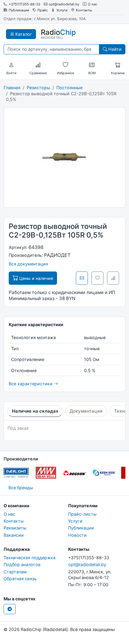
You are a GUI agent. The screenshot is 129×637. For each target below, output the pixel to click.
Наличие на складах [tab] (35, 411)
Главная (12, 87)
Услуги (62, 10)
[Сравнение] (38, 65)
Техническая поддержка (30, 557)
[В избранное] (98, 278)
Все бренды (20, 487)
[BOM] (91, 65)
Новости (77, 535)
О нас (92, 4)
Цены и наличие (35, 278)
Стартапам (15, 571)
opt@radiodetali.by (64, 4)
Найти (114, 49)
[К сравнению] (113, 278)
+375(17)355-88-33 (24, 4)
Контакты (84, 10)
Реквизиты (15, 527)
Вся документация (28, 263)
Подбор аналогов (22, 564)
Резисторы (38, 87)
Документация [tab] (86, 411)
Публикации (19, 10)
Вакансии (14, 535)
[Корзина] (117, 65)
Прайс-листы (82, 514)
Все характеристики (31, 383)
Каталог (23, 34)
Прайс (43, 10)
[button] (11, 65)
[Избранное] (65, 65)
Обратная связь (20, 578)
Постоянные (69, 87)
